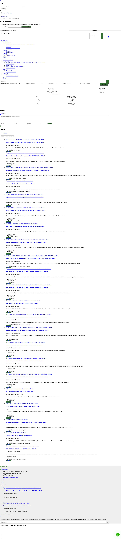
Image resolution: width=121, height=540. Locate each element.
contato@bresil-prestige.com (11, 477)
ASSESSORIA (8, 51)
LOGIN (5, 57)
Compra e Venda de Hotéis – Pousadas (13, 48)
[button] (4, 12)
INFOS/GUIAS (6, 43)
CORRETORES (8, 47)
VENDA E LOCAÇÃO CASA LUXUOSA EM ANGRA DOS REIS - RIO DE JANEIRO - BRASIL (27, 271)
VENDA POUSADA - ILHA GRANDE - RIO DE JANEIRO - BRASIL (21, 448)
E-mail (5, 133)
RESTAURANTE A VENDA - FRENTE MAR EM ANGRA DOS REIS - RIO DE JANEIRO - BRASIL (28, 170)
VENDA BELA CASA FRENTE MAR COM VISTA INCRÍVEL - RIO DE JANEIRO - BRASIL (26, 242)
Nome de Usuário (5, 7)
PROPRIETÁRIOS (9, 46)
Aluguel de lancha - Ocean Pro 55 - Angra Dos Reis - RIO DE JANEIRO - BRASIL (25, 210)
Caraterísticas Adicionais (54, 94)
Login (4, 8)
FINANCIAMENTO (9, 49)
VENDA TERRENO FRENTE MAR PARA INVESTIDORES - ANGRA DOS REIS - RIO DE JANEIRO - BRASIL (30, 258)
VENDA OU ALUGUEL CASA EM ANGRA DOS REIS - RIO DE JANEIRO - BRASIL (24, 360)
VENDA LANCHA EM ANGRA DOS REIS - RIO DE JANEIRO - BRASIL (22, 303)
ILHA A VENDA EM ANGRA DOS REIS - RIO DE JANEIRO (19, 435)
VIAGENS (5, 53)
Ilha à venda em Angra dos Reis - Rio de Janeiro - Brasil (20, 183)
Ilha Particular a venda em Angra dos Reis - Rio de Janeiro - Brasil (22, 406)
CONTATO (5, 54)
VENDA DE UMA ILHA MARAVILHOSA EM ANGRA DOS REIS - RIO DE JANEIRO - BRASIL (27, 376)
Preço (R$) (51, 92)
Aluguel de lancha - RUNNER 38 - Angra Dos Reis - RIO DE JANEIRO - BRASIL (25, 142)
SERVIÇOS (5, 50)
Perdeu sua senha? (4, 16)
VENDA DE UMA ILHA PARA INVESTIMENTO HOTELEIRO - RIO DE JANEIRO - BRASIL (26, 317)
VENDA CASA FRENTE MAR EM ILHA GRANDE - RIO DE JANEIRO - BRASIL (24, 344)
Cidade (64, 83)
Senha (24, 7)
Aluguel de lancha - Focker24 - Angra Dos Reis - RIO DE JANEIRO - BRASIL (24, 197)
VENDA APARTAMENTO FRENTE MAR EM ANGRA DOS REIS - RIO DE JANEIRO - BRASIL (27, 330)
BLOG (5, 56)
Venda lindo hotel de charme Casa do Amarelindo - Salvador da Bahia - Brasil (26, 422)
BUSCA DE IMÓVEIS (7, 42)
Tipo (26, 83)
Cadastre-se (95, 30)
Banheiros (51, 89)
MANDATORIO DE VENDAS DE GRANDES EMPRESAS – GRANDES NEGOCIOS (20, 44)
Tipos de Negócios (4, 83)
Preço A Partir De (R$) (51, 91)
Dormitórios (51, 88)
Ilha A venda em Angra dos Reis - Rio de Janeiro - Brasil (20, 391)
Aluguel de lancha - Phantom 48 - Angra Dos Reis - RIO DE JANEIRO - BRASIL (25, 155)
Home (1, 113)
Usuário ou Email (4, 26)
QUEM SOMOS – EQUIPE (10, 55)
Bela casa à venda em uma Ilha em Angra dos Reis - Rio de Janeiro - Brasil (25, 226)
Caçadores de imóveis (10, 52)
